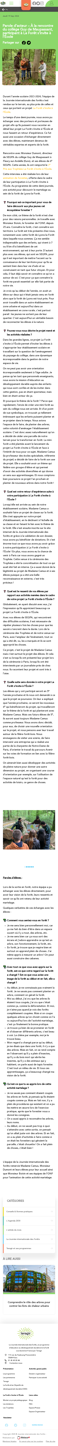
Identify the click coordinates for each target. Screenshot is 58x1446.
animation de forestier (15, 178)
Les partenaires (9, 1378)
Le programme (9, 1374)
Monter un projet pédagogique (15, 1400)
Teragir (6, 1381)
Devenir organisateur (37, 1374)
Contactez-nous (15, 1363)
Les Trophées (8, 1408)
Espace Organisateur (37, 1412)
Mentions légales (9, 1441)
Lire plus (29, 1293)
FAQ (30, 1404)
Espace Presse (34, 1408)
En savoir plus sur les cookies (31, 1441)
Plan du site (50, 1441)
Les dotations (8, 1404)
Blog (7, 9)
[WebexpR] (22, 1438)
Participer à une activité (38, 1378)
